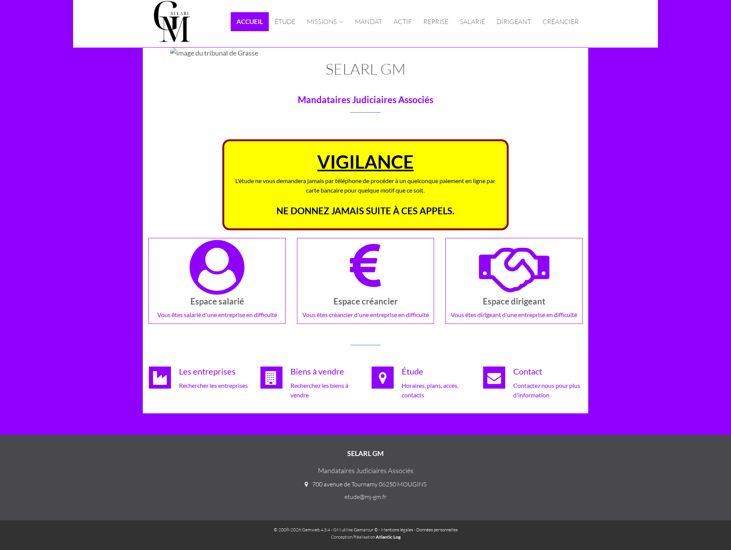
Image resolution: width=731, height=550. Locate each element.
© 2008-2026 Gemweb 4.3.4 (302, 529)
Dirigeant (513, 22)
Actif (403, 22)
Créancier (561, 22)
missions (322, 22)
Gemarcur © (366, 529)
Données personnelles (437, 529)
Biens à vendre (317, 371)
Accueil (249, 22)
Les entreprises (207, 371)
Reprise (435, 22)
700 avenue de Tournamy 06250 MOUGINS (369, 484)
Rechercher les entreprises (213, 385)
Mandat (368, 22)
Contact (527, 371)
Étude (285, 22)
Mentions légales (397, 529)
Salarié (472, 22)
